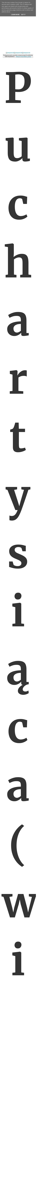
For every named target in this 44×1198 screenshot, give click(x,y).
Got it (23, 14)
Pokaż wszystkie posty (23, 56)
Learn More (15, 14)
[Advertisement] (18, 33)
